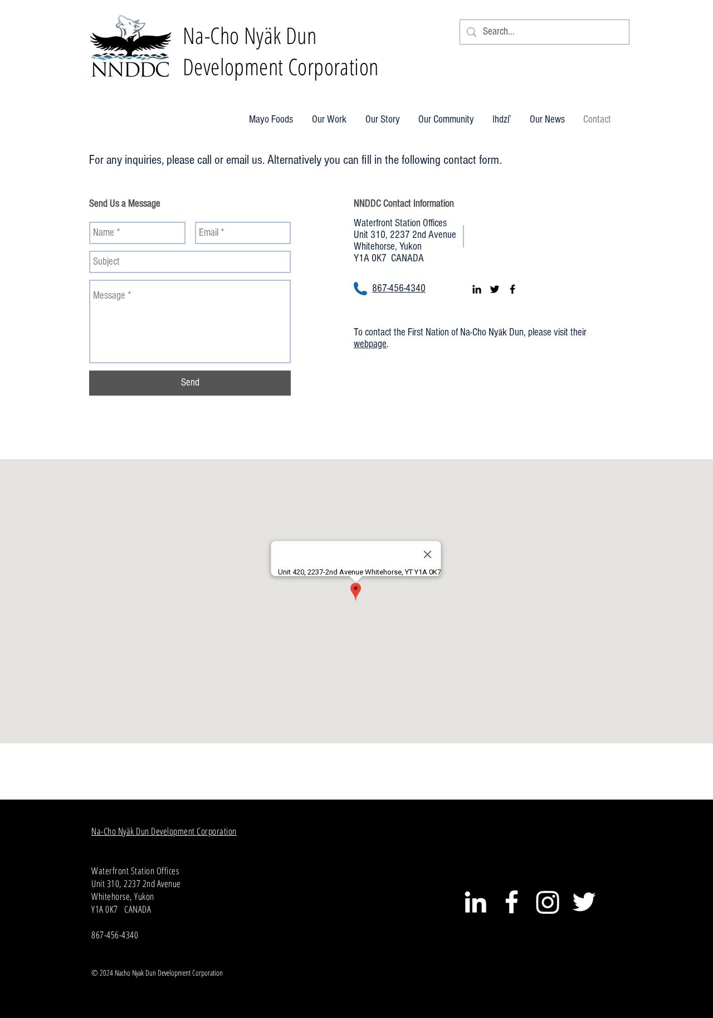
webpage (370, 344)
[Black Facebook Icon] (512, 289)
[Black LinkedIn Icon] (477, 289)
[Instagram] (548, 902)
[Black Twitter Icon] (495, 289)
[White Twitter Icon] (584, 902)
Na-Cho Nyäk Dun (249, 35)
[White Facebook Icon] (511, 902)
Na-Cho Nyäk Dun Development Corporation (164, 831)
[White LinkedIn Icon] (475, 902)
